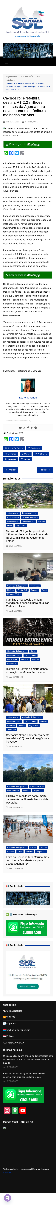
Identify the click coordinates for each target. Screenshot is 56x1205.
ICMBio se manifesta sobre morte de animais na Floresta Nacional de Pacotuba (27, 799)
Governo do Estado (30, 517)
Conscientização (36, 786)
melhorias (12, 454)
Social (44, 590)
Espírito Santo (13, 517)
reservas (12, 459)
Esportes (43, 847)
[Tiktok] (32, 427)
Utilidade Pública (14, 594)
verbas (27, 459)
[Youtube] (20, 427)
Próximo (43, 470)
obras (26, 454)
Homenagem (12, 659)
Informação (34, 586)
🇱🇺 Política (8, 1036)
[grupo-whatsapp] (28, 144)
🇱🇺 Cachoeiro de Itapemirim (16, 1030)
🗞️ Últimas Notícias (12, 1011)
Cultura (33, 651)
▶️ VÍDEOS (9, 1017)
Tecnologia (11, 730)
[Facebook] (28, 427)
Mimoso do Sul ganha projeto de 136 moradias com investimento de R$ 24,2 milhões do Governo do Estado (28, 1059)
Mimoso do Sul (28, 522)
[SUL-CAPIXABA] (28, 972)
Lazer (20, 852)
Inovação (24, 659)
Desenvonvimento (29, 513)
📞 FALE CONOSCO (13, 1043)
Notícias (28, 122)
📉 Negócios (9, 1023)
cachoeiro (35, 448)
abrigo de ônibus (15, 448)
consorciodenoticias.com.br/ (18, 420)
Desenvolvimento (14, 655)
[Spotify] (35, 427)
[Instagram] (24, 427)
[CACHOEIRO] (28, 50)
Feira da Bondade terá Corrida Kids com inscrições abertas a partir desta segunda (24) (27, 860)
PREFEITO (42, 454)
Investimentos (12, 522)
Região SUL (20, 526)
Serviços (34, 590)
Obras (35, 122)
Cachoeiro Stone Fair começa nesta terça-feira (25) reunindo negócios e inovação (27, 738)
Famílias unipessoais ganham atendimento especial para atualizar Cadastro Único (27, 603)
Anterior (12, 470)
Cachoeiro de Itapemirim (17, 586)
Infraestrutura (12, 513)
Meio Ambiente (13, 791)
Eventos (43, 721)
